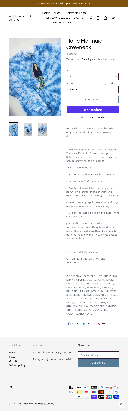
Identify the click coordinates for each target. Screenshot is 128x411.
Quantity (110, 83)
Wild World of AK (20, 17)
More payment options (93, 117)
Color (70, 83)
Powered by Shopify (44, 404)
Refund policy (17, 365)
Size (69, 70)
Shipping (86, 59)
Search (13, 352)
